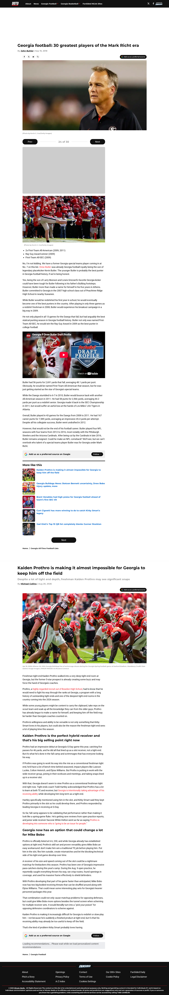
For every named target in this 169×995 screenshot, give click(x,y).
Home (25, 548)
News (36, 4)
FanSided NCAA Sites (92, 4)
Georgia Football (38, 954)
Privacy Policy (62, 976)
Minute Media (19, 988)
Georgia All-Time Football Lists (44, 548)
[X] (148, 4)
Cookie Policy (112, 976)
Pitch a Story (28, 976)
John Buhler (27, 51)
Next (97, 141)
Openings (60, 972)
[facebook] (153, 4)
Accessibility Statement (34, 981)
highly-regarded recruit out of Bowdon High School (57, 689)
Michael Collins (29, 584)
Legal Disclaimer (138, 976)
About (28, 4)
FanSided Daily (137, 972)
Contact (83, 972)
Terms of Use (85, 976)
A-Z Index (60, 981)
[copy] (38, 56)
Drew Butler (45, 267)
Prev (30, 141)
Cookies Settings (87, 981)
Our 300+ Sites (113, 972)
